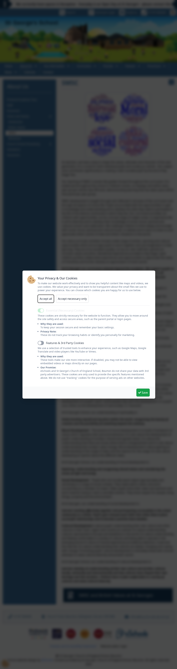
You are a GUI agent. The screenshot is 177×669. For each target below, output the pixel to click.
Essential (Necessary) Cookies (65, 310)
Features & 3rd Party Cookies (65, 343)
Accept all (46, 299)
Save (144, 392)
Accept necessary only (72, 299)
